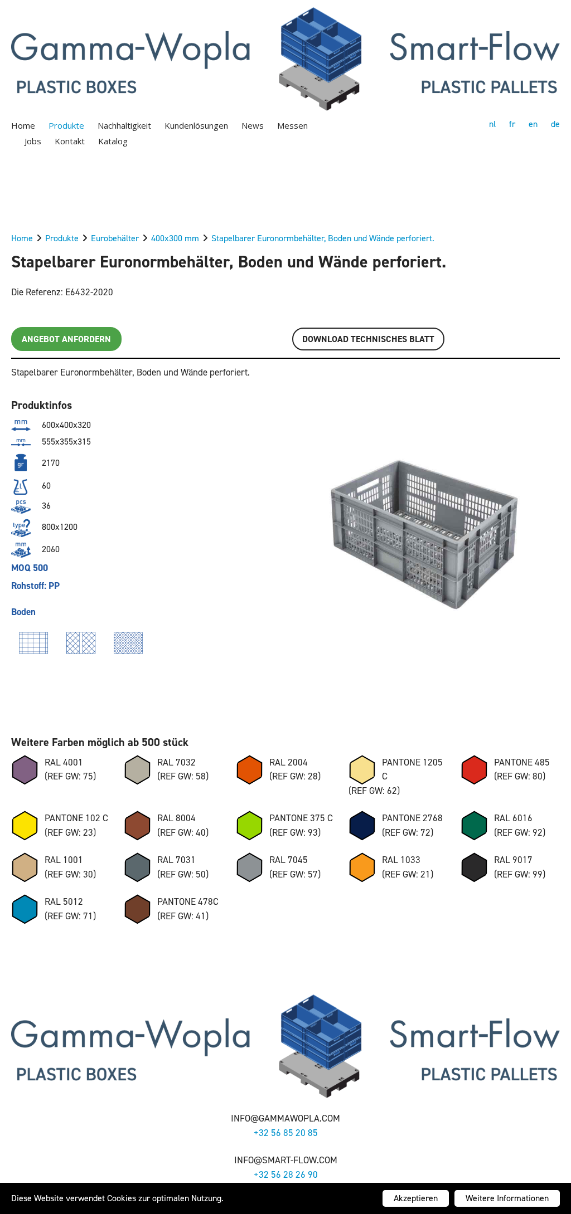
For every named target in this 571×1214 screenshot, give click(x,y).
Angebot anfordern (66, 339)
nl (492, 124)
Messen (292, 125)
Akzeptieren (416, 1198)
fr (512, 124)
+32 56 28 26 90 (286, 1174)
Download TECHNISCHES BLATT (368, 339)
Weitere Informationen (507, 1198)
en (533, 124)
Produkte (66, 125)
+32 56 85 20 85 (286, 1133)
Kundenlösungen (196, 125)
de (555, 124)
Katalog (113, 141)
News (252, 125)
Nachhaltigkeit (124, 125)
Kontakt (70, 141)
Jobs (33, 141)
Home (23, 125)
